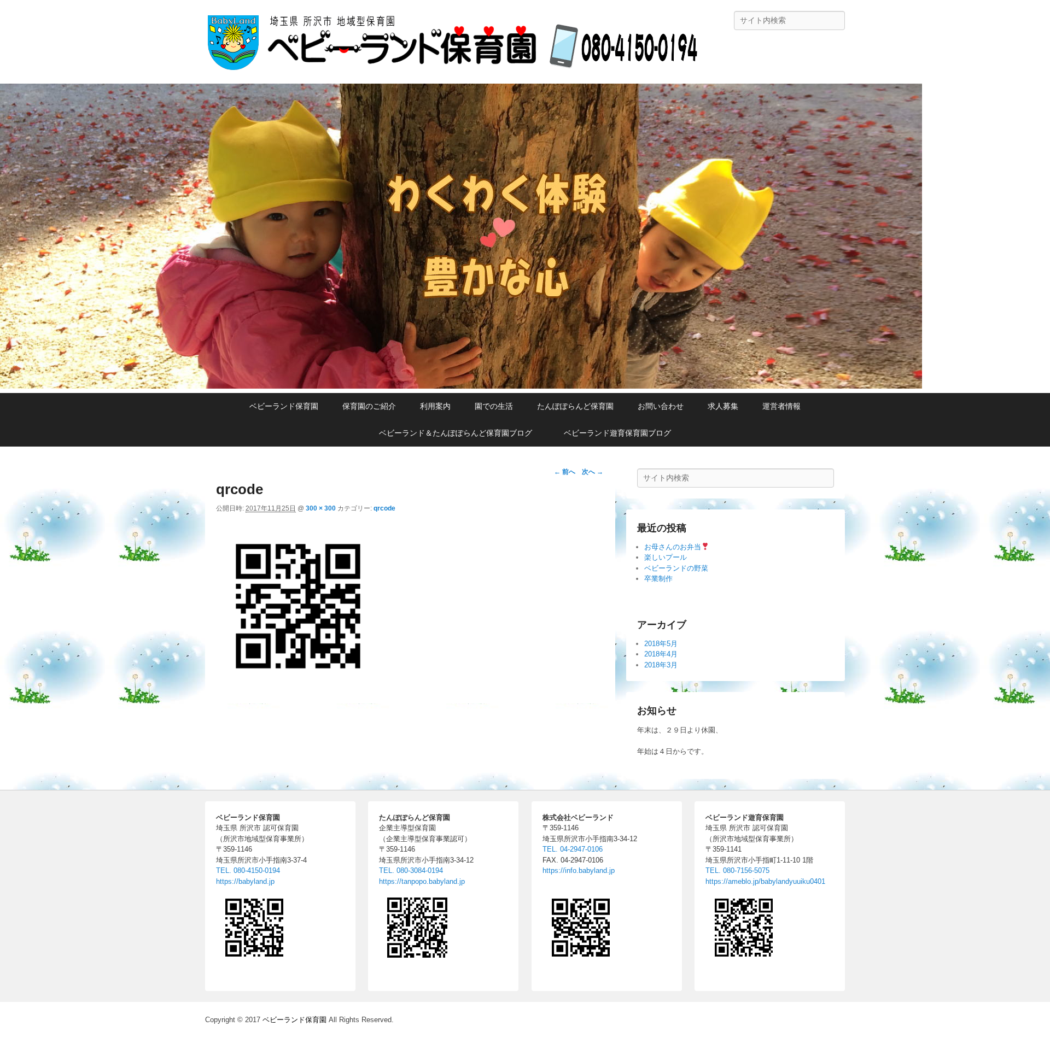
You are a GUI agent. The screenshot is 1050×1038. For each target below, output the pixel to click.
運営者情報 (781, 406)
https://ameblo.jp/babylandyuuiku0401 (765, 881)
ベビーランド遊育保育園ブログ (617, 433)
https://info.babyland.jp (578, 870)
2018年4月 (661, 654)
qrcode (384, 508)
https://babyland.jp (245, 881)
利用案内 (435, 406)
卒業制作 (658, 578)
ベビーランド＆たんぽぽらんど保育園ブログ (459, 433)
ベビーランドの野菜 (676, 568)
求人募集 (723, 406)
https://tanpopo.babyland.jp (422, 881)
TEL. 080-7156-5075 (737, 870)
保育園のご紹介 (369, 406)
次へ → (592, 472)
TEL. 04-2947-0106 (572, 849)
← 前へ (564, 472)
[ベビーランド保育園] (461, 385)
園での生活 (494, 406)
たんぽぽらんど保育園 (575, 406)
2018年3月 (661, 665)
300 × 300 (321, 508)
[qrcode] (298, 685)
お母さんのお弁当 (672, 547)
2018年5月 (661, 644)
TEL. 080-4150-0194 (248, 870)
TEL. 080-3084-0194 (411, 870)
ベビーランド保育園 (283, 406)
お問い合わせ (661, 406)
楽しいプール (665, 557)
